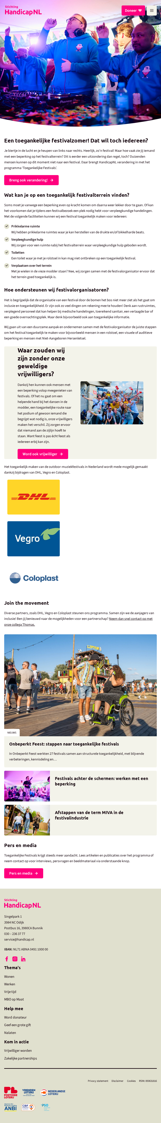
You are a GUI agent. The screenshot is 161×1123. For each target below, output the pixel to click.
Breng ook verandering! (28, 180)
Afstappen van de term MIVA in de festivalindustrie (89, 815)
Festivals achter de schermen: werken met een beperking (101, 781)
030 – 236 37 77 (14, 933)
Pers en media (20, 873)
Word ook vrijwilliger (40, 454)
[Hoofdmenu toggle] (152, 10)
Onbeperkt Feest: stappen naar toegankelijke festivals (64, 744)
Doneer (131, 10)
